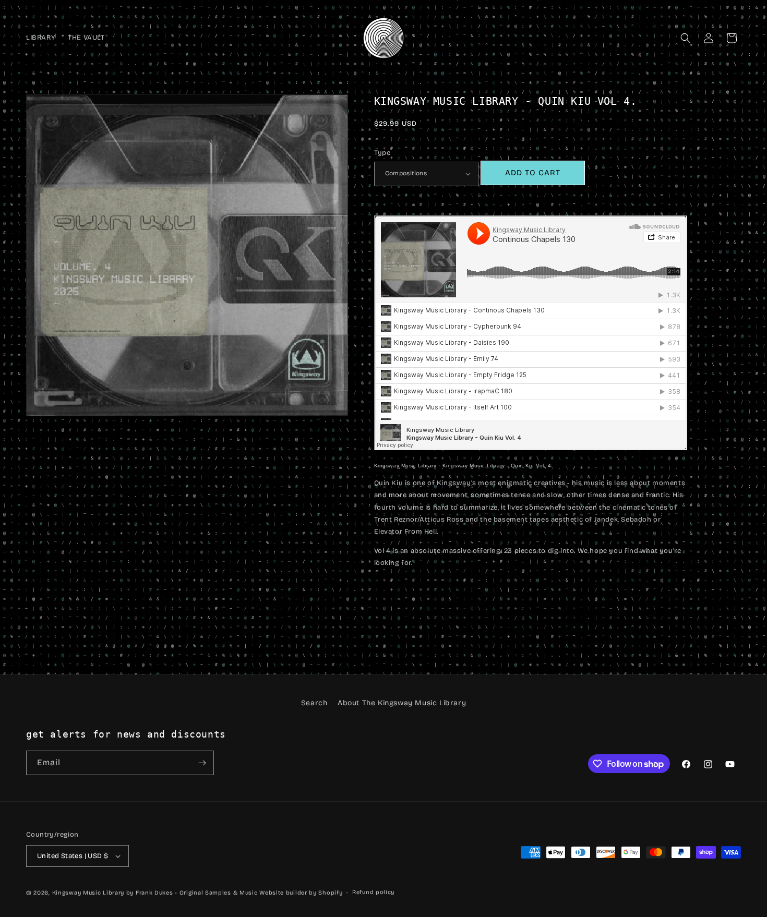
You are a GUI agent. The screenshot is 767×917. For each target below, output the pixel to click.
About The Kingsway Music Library (402, 702)
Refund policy (373, 892)
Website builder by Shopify (300, 892)
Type (382, 153)
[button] (685, 38)
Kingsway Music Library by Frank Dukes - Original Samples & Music (155, 892)
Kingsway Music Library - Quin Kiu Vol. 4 (497, 465)
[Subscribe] (201, 763)
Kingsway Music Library (405, 465)
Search (314, 702)
